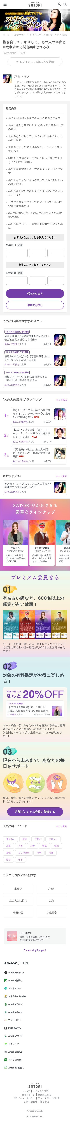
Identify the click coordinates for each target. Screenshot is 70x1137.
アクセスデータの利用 (49, 1098)
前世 (32, 846)
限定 (25, 839)
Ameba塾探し (15, 980)
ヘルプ (27, 1091)
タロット (53, 839)
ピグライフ (13, 1044)
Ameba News (15, 1051)
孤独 (8, 853)
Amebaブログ (15, 1004)
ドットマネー (14, 988)
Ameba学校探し (16, 1067)
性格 (8, 859)
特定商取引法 (44, 1094)
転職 (51, 853)
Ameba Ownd (15, 1012)
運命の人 (10, 839)
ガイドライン (28, 1094)
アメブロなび (14, 1059)
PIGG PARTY (14, 1028)
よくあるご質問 (40, 1091)
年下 (20, 859)
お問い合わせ (30, 1101)
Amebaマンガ (15, 1036)
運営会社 (44, 1101)
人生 (20, 846)
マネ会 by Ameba (17, 996)
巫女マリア (20, 35)
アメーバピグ (14, 1020)
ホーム (6, 35)
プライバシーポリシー (24, 1098)
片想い (38, 839)
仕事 (39, 853)
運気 (44, 846)
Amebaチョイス (16, 972)
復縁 (56, 846)
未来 (8, 846)
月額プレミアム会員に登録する (35, 811)
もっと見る (61, 400)
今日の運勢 (23, 853)
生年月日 (11, 245)
